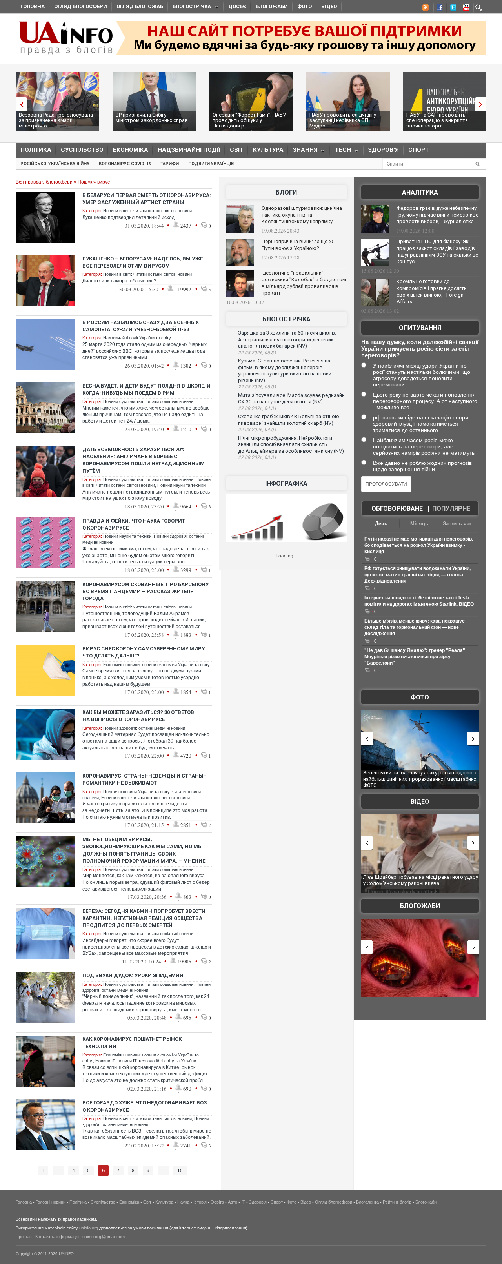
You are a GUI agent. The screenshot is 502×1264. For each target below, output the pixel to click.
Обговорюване (397, 508)
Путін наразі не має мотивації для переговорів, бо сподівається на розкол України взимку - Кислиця (418, 545)
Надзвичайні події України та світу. (137, 337)
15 (180, 1170)
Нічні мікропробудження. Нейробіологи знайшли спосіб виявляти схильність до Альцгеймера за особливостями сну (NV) (291, 444)
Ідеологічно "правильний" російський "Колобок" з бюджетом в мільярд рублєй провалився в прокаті (304, 283)
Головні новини (50, 1202)
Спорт (418, 149)
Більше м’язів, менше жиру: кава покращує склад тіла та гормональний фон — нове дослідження (414, 627)
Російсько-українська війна (54, 163)
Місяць (419, 523)
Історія (200, 1202)
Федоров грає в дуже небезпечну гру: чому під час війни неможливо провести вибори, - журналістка (438, 214)
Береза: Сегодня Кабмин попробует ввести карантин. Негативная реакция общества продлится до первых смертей (144, 918)
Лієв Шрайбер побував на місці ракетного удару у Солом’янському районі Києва (420, 880)
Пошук (85, 182)
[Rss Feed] (424, 8)
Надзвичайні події (189, 149)
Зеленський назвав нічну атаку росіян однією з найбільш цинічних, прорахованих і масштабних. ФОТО (420, 779)
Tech (340, 151)
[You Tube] (464, 8)
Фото (304, 6)
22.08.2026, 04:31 (257, 408)
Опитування (420, 327)
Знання (303, 151)
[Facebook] (438, 8)
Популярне (451, 508)
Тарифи (169, 163)
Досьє (237, 6)
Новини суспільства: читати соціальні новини (148, 401)
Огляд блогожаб (139, 6)
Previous (19, 104)
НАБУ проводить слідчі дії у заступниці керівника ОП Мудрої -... (342, 120)
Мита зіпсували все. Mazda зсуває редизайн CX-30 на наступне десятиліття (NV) (291, 398)
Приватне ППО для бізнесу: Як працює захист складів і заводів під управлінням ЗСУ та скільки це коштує (437, 251)
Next (482, 104)
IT (243, 1202)
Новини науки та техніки (181, 485)
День (381, 523)
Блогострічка (189, 8)
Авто (232, 1202)
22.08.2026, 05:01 (257, 387)
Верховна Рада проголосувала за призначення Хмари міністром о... (56, 120)
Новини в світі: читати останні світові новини (147, 210)
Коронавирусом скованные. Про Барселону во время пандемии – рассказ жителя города (145, 591)
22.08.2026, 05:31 (257, 352)
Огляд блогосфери (80, 6)
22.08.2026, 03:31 (257, 457)
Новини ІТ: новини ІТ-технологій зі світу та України (145, 1060)
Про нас (24, 1236)
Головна (32, 6)
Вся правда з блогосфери (44, 182)
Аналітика (420, 192)
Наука (183, 1202)
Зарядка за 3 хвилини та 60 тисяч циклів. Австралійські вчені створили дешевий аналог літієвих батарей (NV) (287, 339)
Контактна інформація (57, 1236)
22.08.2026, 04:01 (257, 429)
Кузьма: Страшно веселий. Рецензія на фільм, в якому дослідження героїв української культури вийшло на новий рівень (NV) (284, 370)
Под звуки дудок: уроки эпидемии (133, 975)
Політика (35, 149)
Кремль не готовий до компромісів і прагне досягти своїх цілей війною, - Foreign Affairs (432, 291)
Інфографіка (286, 483)
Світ (237, 149)
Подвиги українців (211, 163)
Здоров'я (383, 149)
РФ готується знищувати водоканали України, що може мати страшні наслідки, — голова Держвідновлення (417, 575)
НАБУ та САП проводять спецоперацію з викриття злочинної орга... (437, 120)
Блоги (286, 192)
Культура (268, 149)
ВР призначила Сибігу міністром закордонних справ (152, 117)
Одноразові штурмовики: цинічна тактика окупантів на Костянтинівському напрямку (302, 214)
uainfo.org (88, 1228)
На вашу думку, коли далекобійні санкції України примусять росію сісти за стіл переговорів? (419, 349)
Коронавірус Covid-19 (125, 163)
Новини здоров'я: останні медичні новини (144, 728)
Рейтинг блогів (397, 1202)
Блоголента (367, 1202)
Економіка (130, 149)
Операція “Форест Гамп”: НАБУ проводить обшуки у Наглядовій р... (249, 120)
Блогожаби (272, 6)
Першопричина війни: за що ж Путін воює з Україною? (297, 245)
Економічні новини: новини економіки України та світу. (157, 664)
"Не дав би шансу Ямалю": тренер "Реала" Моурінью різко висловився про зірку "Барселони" (414, 657)
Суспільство (82, 149)
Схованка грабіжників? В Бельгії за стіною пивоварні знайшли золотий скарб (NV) (288, 419)
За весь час (457, 523)
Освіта (217, 1202)
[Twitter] (451, 8)
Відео (329, 6)
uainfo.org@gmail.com (103, 1236)
